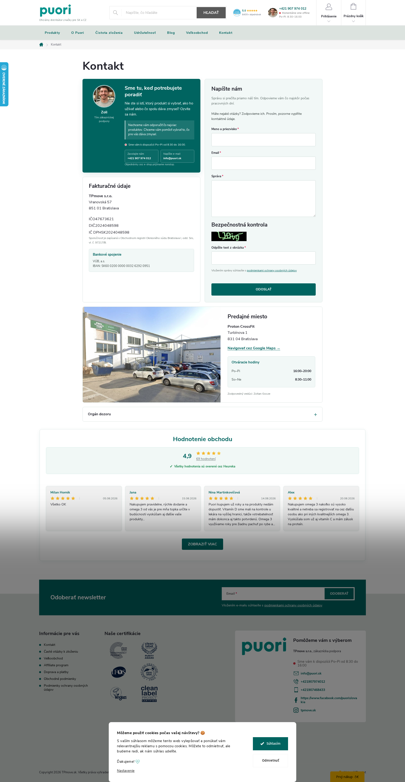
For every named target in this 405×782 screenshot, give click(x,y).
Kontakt (49, 645)
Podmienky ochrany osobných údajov (66, 687)
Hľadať (211, 12)
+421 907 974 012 (292, 9)
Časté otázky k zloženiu (61, 651)
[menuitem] (52, 33)
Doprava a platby (56, 672)
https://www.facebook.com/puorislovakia (329, 700)
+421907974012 (313, 681)
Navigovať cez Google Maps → (254, 348)
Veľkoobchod (53, 658)
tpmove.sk (308, 710)
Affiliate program (56, 665)
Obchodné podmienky (60, 679)
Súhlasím (273, 743)
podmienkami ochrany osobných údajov (272, 270)
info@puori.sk (311, 673)
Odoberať (339, 593)
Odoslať (264, 289)
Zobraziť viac (202, 544)
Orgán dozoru (99, 414)
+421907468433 (313, 690)
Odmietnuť (270, 760)
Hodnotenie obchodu (202, 439)
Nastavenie (126, 771)
